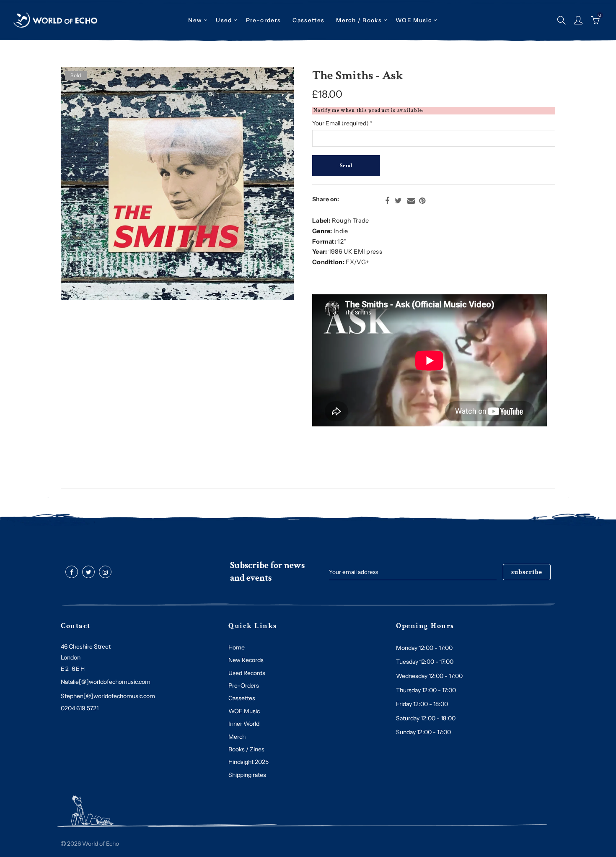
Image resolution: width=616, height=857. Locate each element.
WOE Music (414, 20)
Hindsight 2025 (248, 762)
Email (411, 201)
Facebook (387, 201)
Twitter (398, 201)
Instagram (105, 572)
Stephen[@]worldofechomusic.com (108, 696)
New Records (246, 660)
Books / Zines (246, 749)
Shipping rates (247, 775)
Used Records (246, 673)
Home (236, 647)
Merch (237, 736)
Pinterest (422, 201)
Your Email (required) (342, 123)
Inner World (243, 723)
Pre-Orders (243, 685)
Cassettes (241, 698)
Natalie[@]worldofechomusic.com (105, 682)
